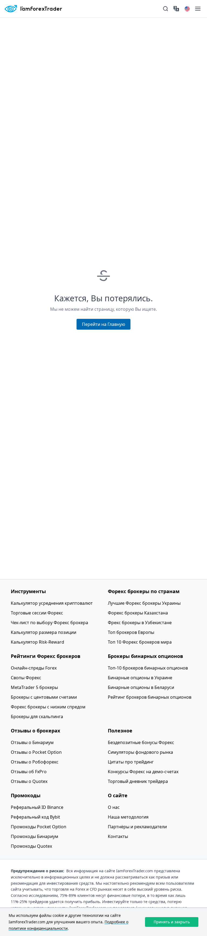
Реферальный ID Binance (37, 807)
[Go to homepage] (33, 8)
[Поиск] (165, 8)
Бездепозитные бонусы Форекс (141, 742)
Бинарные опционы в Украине (140, 678)
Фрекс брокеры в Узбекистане (140, 623)
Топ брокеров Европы (131, 632)
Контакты (118, 836)
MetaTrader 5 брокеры (34, 687)
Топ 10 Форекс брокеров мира (140, 642)
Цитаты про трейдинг (131, 762)
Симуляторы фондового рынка (140, 752)
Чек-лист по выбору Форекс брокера (49, 623)
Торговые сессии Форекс (37, 613)
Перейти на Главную (103, 324)
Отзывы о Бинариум (32, 742)
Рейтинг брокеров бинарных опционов (149, 697)
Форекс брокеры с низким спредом (48, 707)
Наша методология (128, 817)
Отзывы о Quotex (29, 781)
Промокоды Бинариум (34, 836)
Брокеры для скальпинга (37, 716)
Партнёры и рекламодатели (137, 827)
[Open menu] (198, 8)
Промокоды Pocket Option (38, 827)
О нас (114, 807)
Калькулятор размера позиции (43, 632)
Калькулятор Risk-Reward (37, 642)
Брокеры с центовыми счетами (44, 697)
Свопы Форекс (26, 678)
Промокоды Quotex (31, 846)
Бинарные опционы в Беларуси (141, 687)
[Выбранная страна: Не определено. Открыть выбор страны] (187, 8)
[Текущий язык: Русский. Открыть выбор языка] (176, 8)
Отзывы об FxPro (29, 772)
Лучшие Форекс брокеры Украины (144, 603)
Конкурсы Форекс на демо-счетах (143, 772)
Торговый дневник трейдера (138, 781)
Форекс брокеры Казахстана (138, 613)
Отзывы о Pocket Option (36, 752)
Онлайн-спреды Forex (34, 668)
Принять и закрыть (172, 921)
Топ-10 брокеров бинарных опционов (148, 668)
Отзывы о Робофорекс (34, 762)
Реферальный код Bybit (35, 817)
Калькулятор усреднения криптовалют (52, 603)
